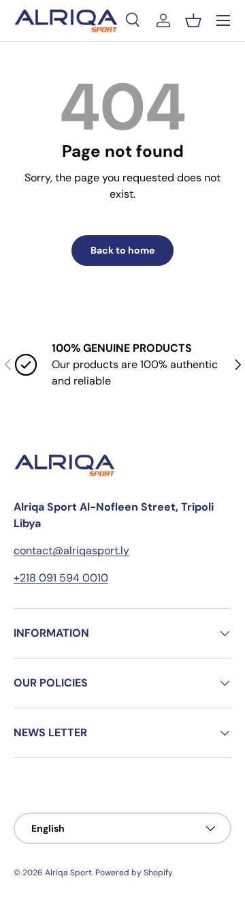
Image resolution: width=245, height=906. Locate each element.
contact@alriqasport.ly (71, 550)
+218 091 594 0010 (61, 578)
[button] (193, 20)
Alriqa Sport (68, 872)
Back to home (122, 250)
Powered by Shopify (134, 872)
